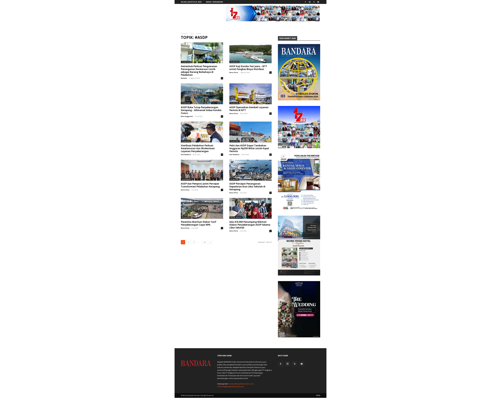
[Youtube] (318, 2)
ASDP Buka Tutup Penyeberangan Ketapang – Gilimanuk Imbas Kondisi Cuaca (201, 110)
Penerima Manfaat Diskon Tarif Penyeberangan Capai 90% (198, 223)
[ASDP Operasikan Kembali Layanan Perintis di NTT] (250, 93)
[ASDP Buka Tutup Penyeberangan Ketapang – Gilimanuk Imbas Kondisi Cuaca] (202, 93)
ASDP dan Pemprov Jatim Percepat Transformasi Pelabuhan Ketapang (200, 185)
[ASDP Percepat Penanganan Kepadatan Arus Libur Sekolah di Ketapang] (250, 170)
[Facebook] (305, 2)
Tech (318, 395)
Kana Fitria (233, 72)
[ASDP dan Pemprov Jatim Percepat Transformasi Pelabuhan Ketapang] (202, 170)
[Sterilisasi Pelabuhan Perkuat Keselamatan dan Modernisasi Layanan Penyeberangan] (202, 132)
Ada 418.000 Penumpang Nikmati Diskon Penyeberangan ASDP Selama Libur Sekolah (249, 224)
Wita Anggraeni (187, 116)
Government (187, 179)
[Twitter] (314, 2)
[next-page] (210, 242)
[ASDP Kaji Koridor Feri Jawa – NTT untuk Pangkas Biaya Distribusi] (250, 52)
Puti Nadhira (186, 154)
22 (205, 242)
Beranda (184, 33)
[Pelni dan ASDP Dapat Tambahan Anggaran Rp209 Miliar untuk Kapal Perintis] (250, 132)
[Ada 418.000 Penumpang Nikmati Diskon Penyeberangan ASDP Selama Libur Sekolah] (250, 208)
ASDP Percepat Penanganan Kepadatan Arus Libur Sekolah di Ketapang (247, 186)
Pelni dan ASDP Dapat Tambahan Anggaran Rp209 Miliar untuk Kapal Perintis (249, 148)
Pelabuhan (186, 62)
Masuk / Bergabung (214, 2)
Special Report (236, 218)
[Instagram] (310, 2)
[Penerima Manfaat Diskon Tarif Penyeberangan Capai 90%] (202, 208)
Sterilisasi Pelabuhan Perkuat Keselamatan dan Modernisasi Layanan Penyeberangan (198, 148)
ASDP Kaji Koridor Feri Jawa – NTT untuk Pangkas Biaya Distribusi (248, 68)
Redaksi (184, 78)
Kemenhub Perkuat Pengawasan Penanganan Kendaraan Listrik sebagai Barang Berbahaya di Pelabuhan (199, 70)
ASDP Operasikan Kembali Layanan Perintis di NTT (249, 109)
